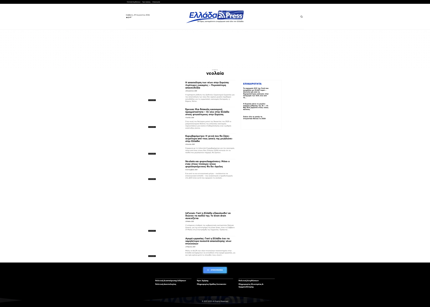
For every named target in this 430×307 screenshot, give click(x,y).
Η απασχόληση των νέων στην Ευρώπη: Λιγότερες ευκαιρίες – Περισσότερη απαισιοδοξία (207, 85)
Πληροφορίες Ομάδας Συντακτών (211, 284)
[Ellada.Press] (215, 16)
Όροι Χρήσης (202, 280)
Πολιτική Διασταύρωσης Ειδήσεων (170, 280)
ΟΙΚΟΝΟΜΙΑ (152, 100)
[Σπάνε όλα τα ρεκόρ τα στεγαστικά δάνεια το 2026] (275, 120)
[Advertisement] (215, 48)
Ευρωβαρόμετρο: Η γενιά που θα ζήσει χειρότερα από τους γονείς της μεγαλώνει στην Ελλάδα (208, 139)
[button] (301, 16)
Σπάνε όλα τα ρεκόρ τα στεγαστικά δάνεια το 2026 (254, 118)
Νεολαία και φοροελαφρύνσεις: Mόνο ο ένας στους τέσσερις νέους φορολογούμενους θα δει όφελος (207, 164)
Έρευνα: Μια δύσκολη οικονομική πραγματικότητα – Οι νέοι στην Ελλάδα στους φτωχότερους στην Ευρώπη (207, 112)
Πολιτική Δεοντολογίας (165, 284)
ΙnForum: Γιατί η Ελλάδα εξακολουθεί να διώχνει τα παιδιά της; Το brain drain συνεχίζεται (208, 216)
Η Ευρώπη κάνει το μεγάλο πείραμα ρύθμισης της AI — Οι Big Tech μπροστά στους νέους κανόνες (255, 107)
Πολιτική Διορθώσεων (249, 280)
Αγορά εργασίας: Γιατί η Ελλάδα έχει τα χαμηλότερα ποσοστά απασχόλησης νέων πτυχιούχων (208, 241)
